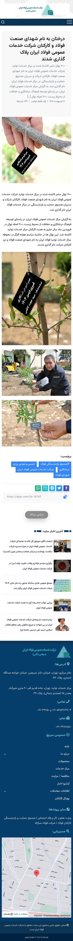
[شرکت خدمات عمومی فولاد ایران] (36, 9)
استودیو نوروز (30, 937)
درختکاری (64, 469)
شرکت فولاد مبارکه (45, 823)
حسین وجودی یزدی (24, 464)
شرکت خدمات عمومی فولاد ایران (35, 469)
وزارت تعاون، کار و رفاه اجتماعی (54, 818)
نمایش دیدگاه (37, 515)
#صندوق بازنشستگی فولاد (54, 464)
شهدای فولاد (62, 475)
